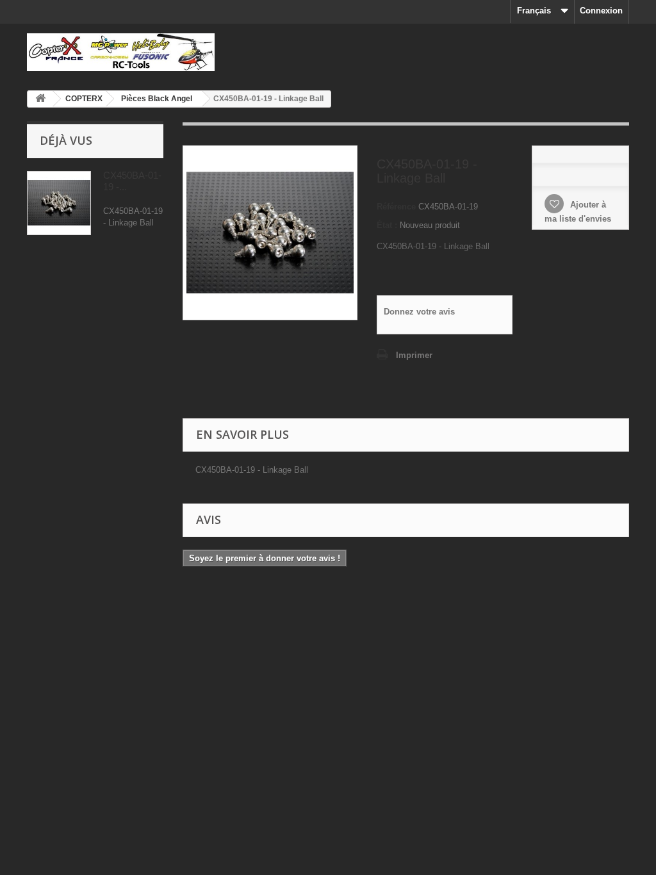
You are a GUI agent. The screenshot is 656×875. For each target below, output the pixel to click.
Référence (396, 206)
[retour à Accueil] (40, 99)
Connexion (601, 10)
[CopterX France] (121, 52)
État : (387, 225)
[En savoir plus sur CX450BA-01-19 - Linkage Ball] (59, 203)
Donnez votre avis (419, 311)
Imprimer (414, 355)
